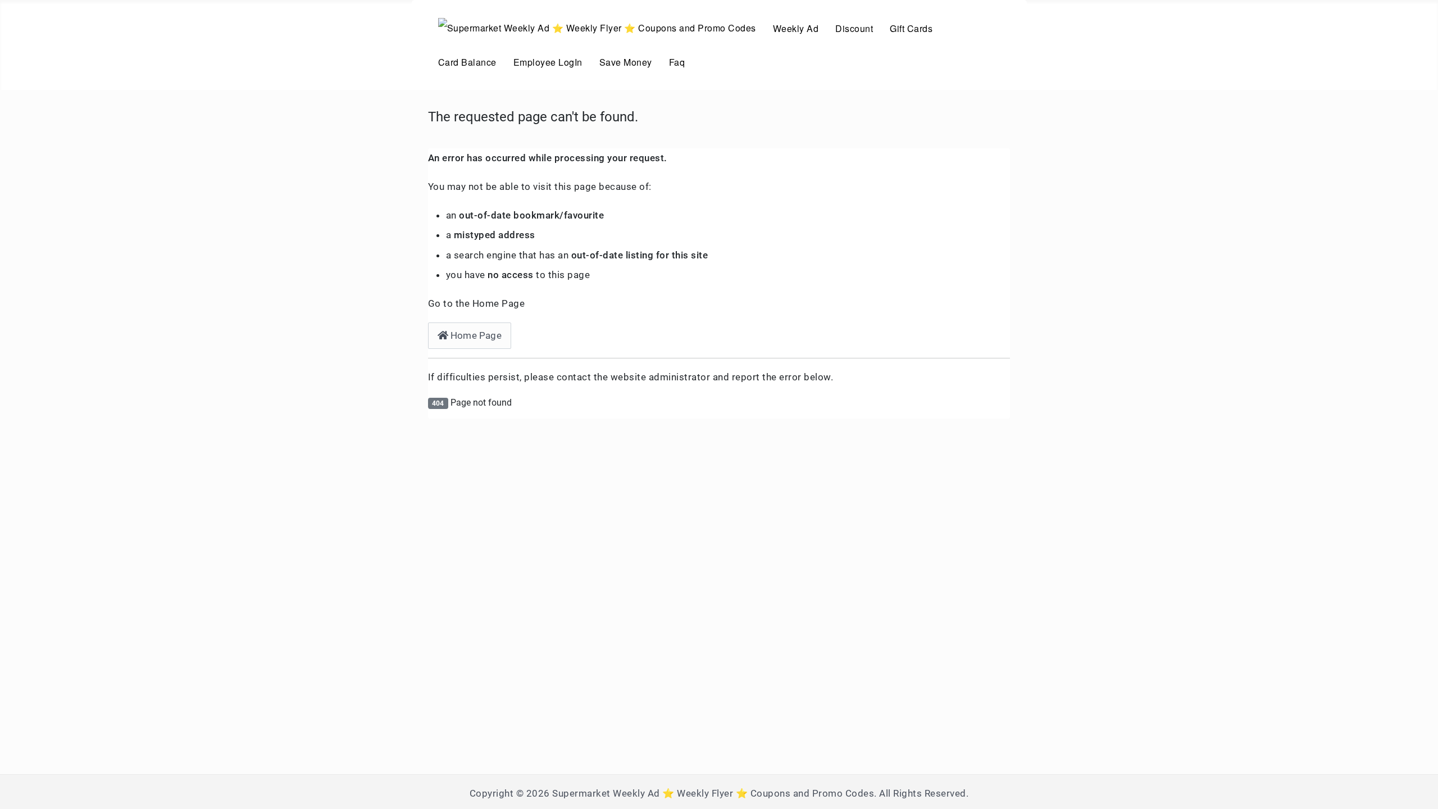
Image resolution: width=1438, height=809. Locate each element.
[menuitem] (597, 28)
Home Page (475, 335)
